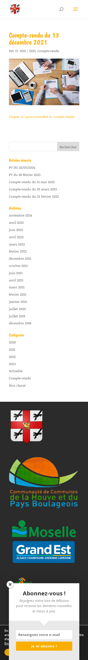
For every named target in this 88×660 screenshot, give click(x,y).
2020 (12, 342)
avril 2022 (16, 236)
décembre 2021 (20, 258)
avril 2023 (16, 222)
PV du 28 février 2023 (25, 174)
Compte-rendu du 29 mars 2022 (33, 189)
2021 (32, 50)
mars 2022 (17, 244)
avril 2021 (16, 280)
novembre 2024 (20, 215)
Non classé (17, 385)
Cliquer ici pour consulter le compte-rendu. (42, 116)
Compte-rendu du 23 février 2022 (34, 196)
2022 (12, 356)
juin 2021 (16, 272)
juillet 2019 (17, 316)
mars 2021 (16, 287)
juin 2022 (16, 229)
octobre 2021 (18, 265)
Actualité (16, 370)
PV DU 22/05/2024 (22, 167)
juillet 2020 (17, 308)
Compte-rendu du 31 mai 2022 (32, 181)
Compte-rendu (48, 50)
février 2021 (17, 294)
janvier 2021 (18, 301)
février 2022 (18, 251)
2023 (12, 363)
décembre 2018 (20, 323)
